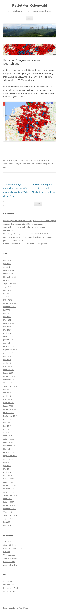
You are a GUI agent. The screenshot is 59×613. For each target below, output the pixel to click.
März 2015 (7, 498)
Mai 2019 (7, 359)
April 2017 (7, 432)
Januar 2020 (8, 340)
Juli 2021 (6, 310)
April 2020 (7, 333)
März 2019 (7, 366)
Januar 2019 (8, 373)
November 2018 (9, 379)
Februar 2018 (8, 402)
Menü (29, 18)
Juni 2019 (7, 356)
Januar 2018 (8, 406)
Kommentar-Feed (10, 588)
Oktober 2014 (8, 512)
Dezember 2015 (9, 485)
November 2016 (9, 449)
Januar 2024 (8, 273)
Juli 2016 (6, 462)
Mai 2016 (7, 469)
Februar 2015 (8, 502)
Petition (6, 551)
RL (40, 160)
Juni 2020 (7, 326)
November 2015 (9, 488)
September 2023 (10, 283)
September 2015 (10, 495)
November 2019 (9, 343)
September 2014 (10, 515)
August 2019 (8, 353)
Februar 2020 (8, 336)
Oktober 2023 (8, 280)
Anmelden (7, 581)
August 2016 (8, 459)
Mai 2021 (7, 316)
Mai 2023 (7, 293)
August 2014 (8, 518)
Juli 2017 (6, 422)
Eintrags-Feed (8, 584)
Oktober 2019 (8, 346)
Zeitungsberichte (10, 565)
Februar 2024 (8, 270)
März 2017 (7, 436)
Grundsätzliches (9, 545)
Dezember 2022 (9, 303)
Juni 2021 (7, 313)
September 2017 (10, 416)
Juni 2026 (7, 260)
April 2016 (7, 472)
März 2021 (7, 320)
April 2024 (7, 267)
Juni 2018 (7, 389)
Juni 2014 (7, 525)
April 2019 (7, 363)
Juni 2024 (7, 263)
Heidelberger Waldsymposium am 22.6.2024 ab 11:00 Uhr (26, 234)
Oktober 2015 (8, 492)
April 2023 (7, 296)
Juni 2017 (7, 426)
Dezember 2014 (9, 505)
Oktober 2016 (8, 452)
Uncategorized (9, 555)
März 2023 (7, 300)
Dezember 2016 (9, 445)
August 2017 (8, 419)
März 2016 (7, 475)
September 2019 (10, 349)
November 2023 (9, 277)
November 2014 (9, 508)
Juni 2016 (7, 465)
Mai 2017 (7, 429)
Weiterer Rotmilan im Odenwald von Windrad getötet (25, 243)
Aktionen (7, 541)
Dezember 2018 (9, 376)
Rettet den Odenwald (29, 5)
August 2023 (8, 287)
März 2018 (7, 399)
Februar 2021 (8, 323)
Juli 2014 (6, 522)
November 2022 (9, 306)
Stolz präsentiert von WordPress (15, 608)
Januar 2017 (8, 442)
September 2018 (10, 386)
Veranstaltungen (10, 558)
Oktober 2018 (8, 383)
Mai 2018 (7, 392)
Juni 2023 (7, 290)
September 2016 (10, 455)
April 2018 (7, 396)
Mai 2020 (7, 330)
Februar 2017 (8, 439)
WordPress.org (9, 591)
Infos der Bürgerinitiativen (18, 163)
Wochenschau (9, 561)
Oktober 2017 (8, 412)
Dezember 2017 (9, 409)
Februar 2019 (8, 369)
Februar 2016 (8, 479)
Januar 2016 (8, 482)
